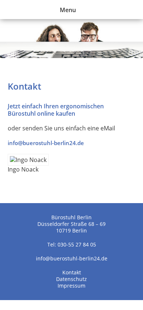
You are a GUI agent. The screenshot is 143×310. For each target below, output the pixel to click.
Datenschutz (71, 278)
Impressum (71, 285)
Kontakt (71, 272)
